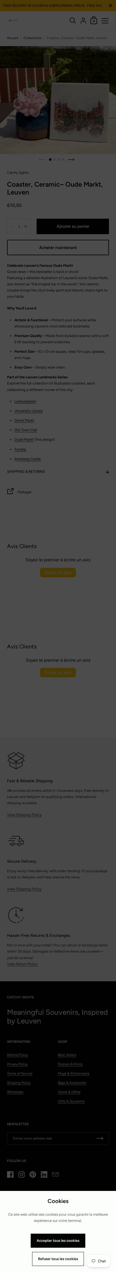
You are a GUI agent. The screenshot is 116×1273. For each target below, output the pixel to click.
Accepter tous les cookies (58, 1240)
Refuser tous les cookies (58, 1259)
